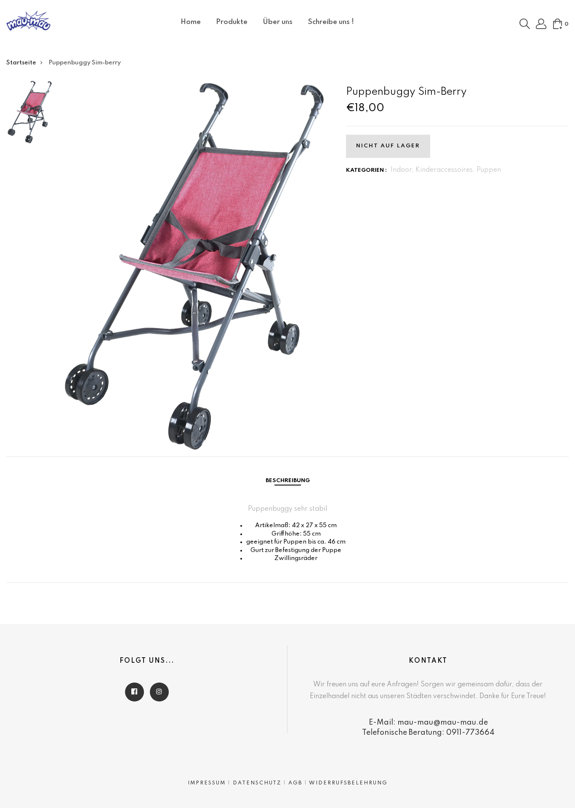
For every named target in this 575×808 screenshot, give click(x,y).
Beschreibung (288, 480)
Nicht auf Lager (388, 146)
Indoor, (403, 170)
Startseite (21, 63)
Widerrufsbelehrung (348, 783)
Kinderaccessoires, (446, 170)
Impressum (207, 783)
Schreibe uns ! (331, 22)
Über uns (278, 22)
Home (191, 22)
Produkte (232, 22)
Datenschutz (257, 783)
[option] (29, 115)
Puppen (489, 170)
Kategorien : (366, 170)
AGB (295, 783)
